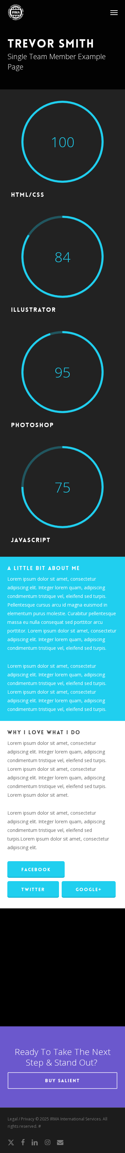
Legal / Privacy (21, 1119)
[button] (114, 12)
